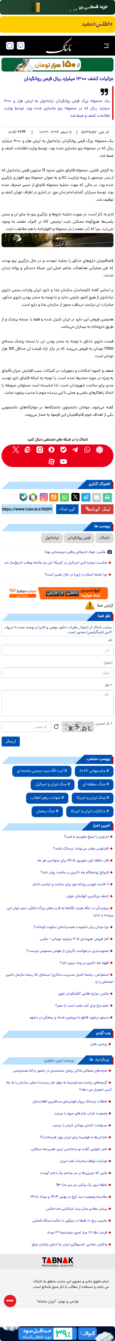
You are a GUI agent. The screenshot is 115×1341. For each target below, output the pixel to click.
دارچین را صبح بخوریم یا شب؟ (86, 837)
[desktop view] (21, 45)
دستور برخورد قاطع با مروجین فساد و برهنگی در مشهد (69, 1018)
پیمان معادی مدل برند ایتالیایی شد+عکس (76, 1209)
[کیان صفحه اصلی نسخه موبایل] (57, 1333)
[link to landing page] (59, 45)
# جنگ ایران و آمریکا (92, 798)
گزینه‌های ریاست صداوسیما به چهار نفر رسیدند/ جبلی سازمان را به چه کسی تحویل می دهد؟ (59, 1086)
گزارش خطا (105, 606)
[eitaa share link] (53, 497)
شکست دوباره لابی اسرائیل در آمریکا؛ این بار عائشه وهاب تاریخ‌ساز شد (55, 563)
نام (111, 640)
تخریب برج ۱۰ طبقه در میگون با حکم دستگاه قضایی (69, 1221)
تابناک (104, 538)
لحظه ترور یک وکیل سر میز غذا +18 (81, 1185)
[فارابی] (57, 64)
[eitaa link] (28, 450)
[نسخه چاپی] (107, 497)
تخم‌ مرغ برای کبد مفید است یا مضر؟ (82, 1006)
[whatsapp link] (87, 450)
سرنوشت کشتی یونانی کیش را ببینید (79, 1125)
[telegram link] (75, 450)
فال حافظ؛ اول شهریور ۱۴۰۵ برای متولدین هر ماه (73, 861)
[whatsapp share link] (64, 497)
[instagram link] (40, 450)
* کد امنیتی (104, 724)
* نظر (109, 685)
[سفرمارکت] (57, 593)
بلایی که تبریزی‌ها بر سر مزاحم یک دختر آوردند (73, 1173)
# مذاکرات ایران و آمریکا (90, 811)
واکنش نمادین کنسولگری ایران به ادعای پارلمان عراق (69, 1245)
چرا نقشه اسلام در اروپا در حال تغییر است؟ (76, 575)
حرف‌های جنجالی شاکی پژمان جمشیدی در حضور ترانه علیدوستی (60, 1071)
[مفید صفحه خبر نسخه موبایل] (57, 24)
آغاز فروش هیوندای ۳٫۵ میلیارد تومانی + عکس (74, 939)
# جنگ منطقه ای (95, 784)
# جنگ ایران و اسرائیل (52, 784)
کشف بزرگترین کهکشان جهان (87, 896)
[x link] (16, 450)
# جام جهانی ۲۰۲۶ (94, 771)
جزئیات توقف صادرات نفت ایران (83, 1161)
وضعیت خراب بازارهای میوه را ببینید (80, 1113)
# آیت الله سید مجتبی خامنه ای (42, 771)
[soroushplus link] (52, 450)
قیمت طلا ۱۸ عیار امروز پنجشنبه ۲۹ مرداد (77, 1233)
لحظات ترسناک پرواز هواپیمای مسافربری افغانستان (70, 1102)
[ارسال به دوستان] (96, 497)
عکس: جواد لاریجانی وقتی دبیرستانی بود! (75, 552)
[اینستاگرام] (43, 496)
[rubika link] (99, 450)
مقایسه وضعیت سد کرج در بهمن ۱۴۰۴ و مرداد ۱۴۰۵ (68, 1197)
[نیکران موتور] (57, 240)
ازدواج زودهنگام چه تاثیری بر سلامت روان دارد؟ (74, 872)
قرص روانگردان (79, 538)
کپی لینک (67, 509)
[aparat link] (52, 462)
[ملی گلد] (57, 7)
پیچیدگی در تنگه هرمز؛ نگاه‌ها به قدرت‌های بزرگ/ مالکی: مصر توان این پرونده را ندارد (60, 912)
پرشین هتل (98, 1044)
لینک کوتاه (100, 509)
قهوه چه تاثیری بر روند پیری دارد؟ (84, 963)
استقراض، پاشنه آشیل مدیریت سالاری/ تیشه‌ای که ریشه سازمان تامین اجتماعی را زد (59, 978)
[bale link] (63, 450)
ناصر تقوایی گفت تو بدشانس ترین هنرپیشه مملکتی (69, 1149)
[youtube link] (63, 462)
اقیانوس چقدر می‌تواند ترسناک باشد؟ (81, 849)
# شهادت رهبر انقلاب (47, 798)
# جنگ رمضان (47, 811)
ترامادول (52, 538)
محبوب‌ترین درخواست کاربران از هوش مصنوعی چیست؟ (67, 951)
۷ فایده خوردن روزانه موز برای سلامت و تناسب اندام (71, 884)
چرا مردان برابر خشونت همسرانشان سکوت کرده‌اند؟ (71, 927)
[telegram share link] (85, 497)
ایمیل (108, 663)
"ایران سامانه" (46, 1302)
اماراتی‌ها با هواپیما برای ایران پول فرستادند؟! (73, 1137)
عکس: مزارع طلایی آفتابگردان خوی (83, 994)
